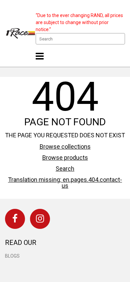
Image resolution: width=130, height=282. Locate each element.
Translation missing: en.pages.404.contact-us (65, 182)
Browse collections (65, 146)
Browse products (65, 157)
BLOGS (12, 256)
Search (65, 168)
